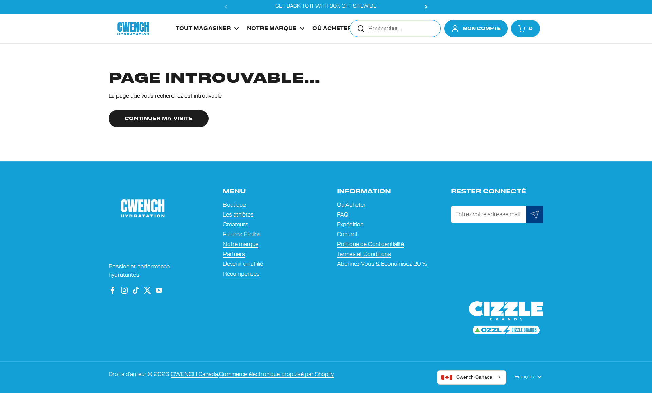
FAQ (342, 215)
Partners (234, 254)
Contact (347, 234)
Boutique (234, 205)
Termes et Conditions (364, 254)
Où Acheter (351, 205)
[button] (525, 28)
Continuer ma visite (159, 119)
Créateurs (235, 224)
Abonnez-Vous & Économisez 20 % (382, 264)
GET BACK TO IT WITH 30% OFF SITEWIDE (325, 6)
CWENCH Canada (194, 374)
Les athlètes (238, 215)
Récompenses (241, 274)
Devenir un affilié (243, 264)
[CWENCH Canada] (133, 28)
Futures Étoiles (242, 234)
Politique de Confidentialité (370, 244)
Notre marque (240, 244)
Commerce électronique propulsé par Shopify (276, 374)
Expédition (350, 224)
